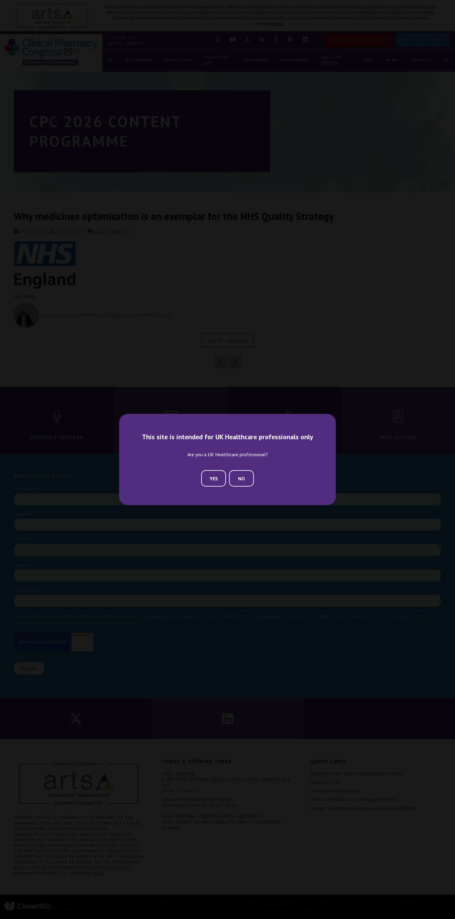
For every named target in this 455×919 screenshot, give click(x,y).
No (241, 478)
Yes (214, 478)
